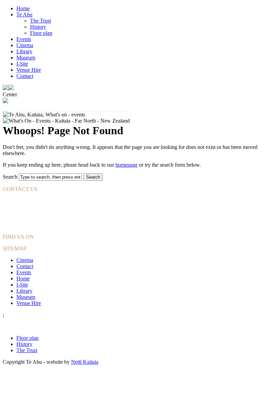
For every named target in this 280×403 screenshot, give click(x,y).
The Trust (40, 21)
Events (23, 39)
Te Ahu (24, 14)
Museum (25, 57)
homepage (126, 165)
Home (23, 8)
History (38, 27)
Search (10, 177)
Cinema (24, 45)
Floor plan (41, 33)
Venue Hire (28, 70)
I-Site (22, 64)
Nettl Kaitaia (84, 362)
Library (24, 51)
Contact (24, 76)
